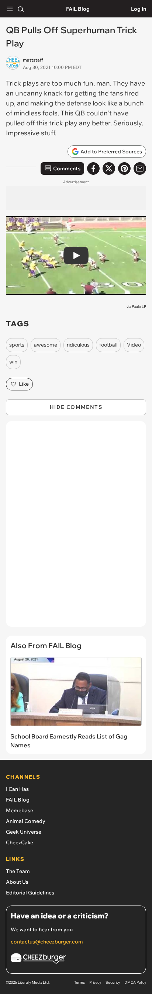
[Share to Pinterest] (124, 168)
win (13, 361)
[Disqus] (76, 527)
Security (113, 982)
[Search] (20, 9)
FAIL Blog (78, 9)
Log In (138, 9)
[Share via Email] (140, 168)
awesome (45, 344)
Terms (79, 982)
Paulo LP (139, 306)
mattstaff (33, 60)
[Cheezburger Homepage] (76, 959)
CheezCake (19, 842)
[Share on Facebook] (93, 168)
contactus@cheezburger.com (47, 941)
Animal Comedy (25, 821)
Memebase (19, 810)
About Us (17, 882)
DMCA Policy (135, 982)
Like (24, 383)
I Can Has (17, 789)
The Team (18, 871)
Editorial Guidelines (30, 892)
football (108, 344)
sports (16, 344)
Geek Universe (23, 831)
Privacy (95, 982)
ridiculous (78, 344)
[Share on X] (109, 168)
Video (134, 344)
